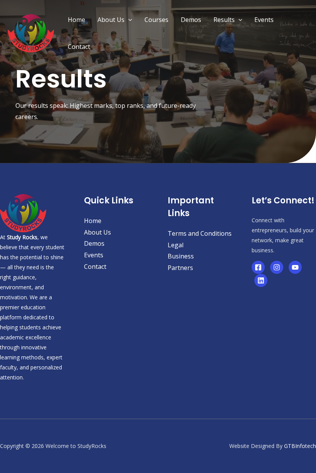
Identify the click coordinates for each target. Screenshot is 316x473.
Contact (79, 46)
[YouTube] (295, 267)
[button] (128, 19)
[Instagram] (276, 267)
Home (76, 19)
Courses (156, 19)
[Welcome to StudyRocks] (31, 32)
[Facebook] (258, 267)
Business (181, 256)
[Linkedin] (260, 280)
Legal (175, 245)
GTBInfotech (300, 446)
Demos (191, 19)
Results (224, 19)
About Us (110, 19)
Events (264, 19)
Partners (180, 267)
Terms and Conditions (200, 233)
